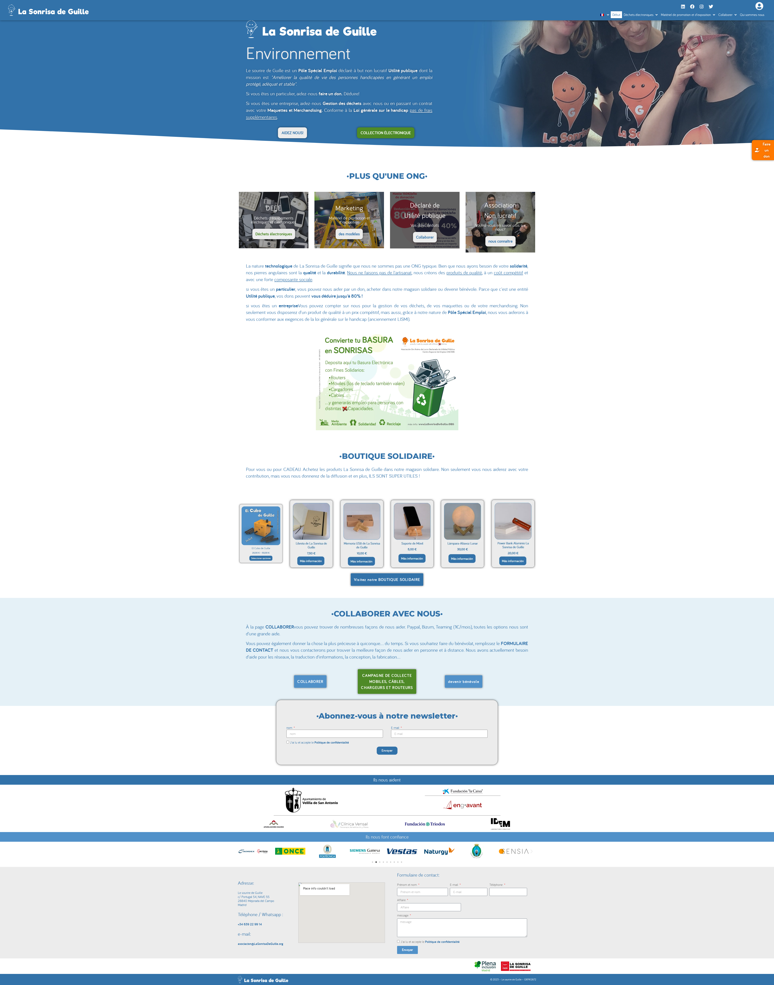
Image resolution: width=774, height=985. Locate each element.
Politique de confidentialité (331, 742)
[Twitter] (711, 6)
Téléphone (496, 885)
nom (289, 728)
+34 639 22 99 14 (250, 924)
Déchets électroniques (638, 14)
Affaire (401, 900)
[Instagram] (701, 6)
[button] (242, 851)
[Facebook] (692, 6)
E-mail (395, 728)
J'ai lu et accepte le (319, 742)
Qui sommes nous (752, 14)
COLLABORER (279, 627)
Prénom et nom (407, 885)
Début (616, 14)
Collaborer (725, 14)
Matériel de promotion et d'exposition (686, 14)
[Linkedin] (683, 6)
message (403, 915)
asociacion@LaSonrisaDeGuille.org (260, 944)
